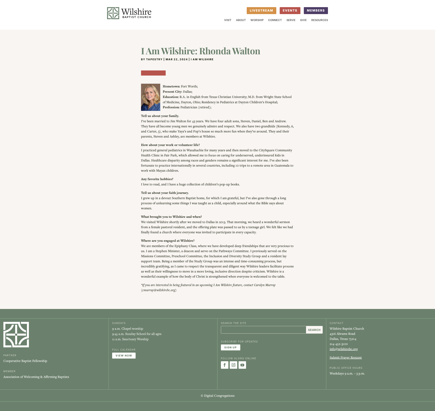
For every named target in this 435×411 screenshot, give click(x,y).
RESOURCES (319, 20)
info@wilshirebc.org (344, 349)
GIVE (303, 20)
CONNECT (275, 20)
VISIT (227, 20)
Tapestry (154, 59)
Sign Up (230, 347)
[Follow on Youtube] (242, 365)
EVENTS (290, 10)
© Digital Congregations (217, 395)
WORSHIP (257, 20)
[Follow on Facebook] (224, 365)
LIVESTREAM (261, 10)
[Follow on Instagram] (233, 365)
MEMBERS (316, 10)
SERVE (290, 20)
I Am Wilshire (202, 59)
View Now (124, 355)
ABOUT (241, 20)
